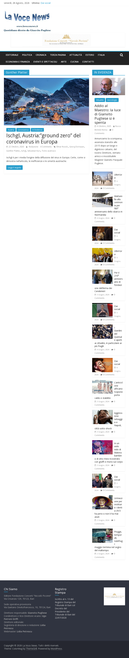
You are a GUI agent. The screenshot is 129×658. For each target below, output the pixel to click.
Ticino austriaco (49, 150)
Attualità (76, 54)
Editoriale (12, 54)
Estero (90, 54)
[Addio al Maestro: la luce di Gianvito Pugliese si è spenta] (108, 79)
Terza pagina (58, 54)
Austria (11, 129)
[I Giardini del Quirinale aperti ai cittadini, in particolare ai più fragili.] (102, 326)
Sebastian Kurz (33, 150)
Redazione (34, 146)
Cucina (74, 61)
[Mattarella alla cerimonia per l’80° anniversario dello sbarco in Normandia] (102, 194)
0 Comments (46, 146)
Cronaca (41, 54)
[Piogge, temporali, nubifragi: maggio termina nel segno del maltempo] (102, 530)
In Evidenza (37, 129)
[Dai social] (102, 228)
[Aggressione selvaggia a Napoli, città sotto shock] (102, 411)
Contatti (88, 61)
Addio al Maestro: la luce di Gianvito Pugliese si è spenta (108, 114)
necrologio (112, 100)
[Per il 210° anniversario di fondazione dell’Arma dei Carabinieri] (102, 271)
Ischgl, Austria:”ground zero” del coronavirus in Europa (43, 138)
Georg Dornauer (76, 146)
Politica (27, 54)
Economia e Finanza (18, 61)
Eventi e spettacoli (45, 61)
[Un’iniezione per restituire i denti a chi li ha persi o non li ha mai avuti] (102, 496)
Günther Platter (13, 150)
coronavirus (23, 129)
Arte (64, 61)
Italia (101, 54)
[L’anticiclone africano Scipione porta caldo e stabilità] (102, 381)
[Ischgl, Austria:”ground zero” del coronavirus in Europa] (46, 79)
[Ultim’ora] (102, 173)
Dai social (45, 2)
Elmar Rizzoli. (62, 146)
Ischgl (23, 150)
